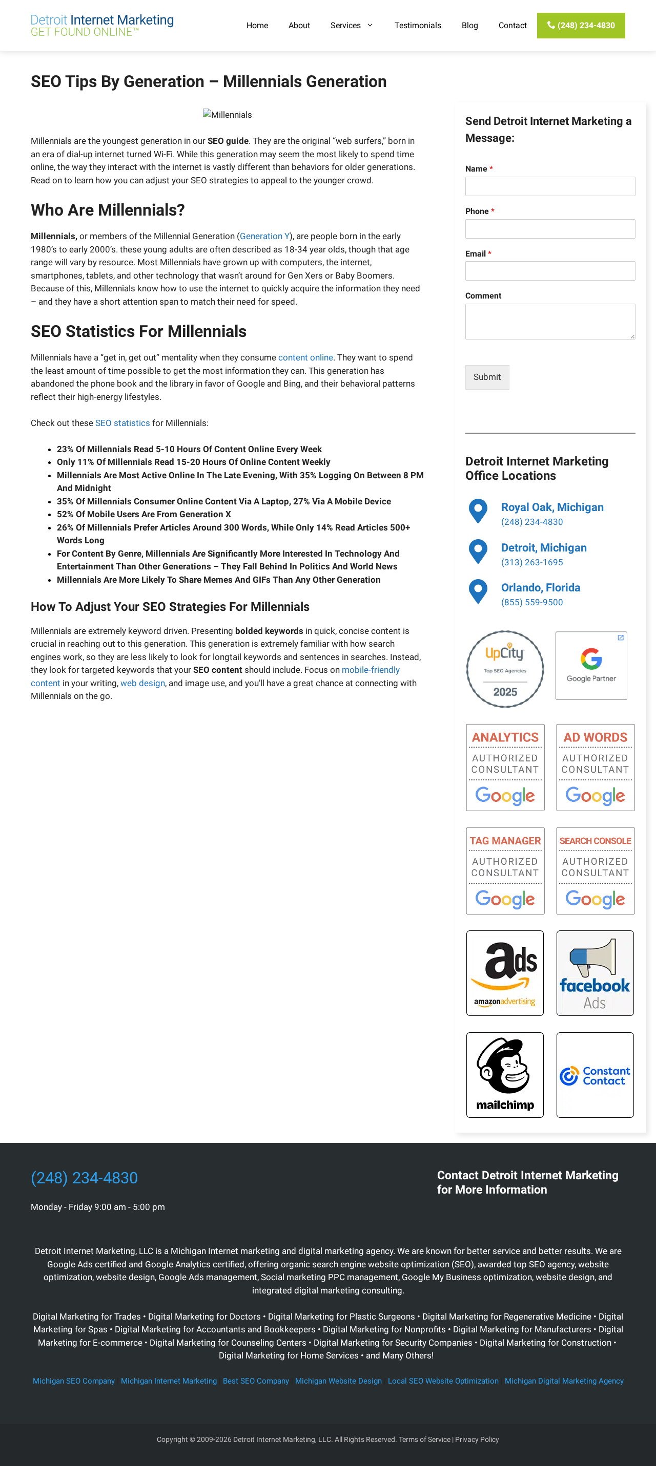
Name (479, 169)
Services (346, 25)
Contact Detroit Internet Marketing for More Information (528, 1182)
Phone (480, 211)
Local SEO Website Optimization (443, 1381)
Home (257, 25)
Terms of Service (424, 1439)
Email (478, 254)
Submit (487, 377)
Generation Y (265, 236)
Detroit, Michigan (544, 547)
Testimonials (418, 25)
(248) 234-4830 (585, 25)
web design (142, 683)
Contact (513, 25)
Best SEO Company (256, 1381)
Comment (483, 296)
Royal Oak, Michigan (552, 507)
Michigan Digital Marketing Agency (564, 1381)
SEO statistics (122, 423)
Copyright (172, 1439)
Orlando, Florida (541, 587)
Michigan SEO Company (74, 1381)
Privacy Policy (477, 1439)
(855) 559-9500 (532, 602)
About (299, 25)
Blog (470, 25)
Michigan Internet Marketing (169, 1381)
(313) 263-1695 (532, 562)
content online (305, 357)
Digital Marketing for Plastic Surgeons (341, 1316)
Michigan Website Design (338, 1381)
